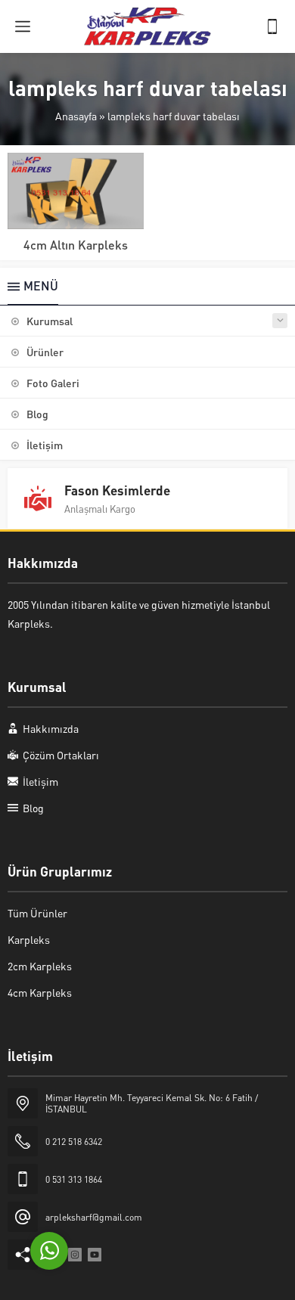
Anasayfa (76, 116)
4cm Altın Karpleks (75, 245)
